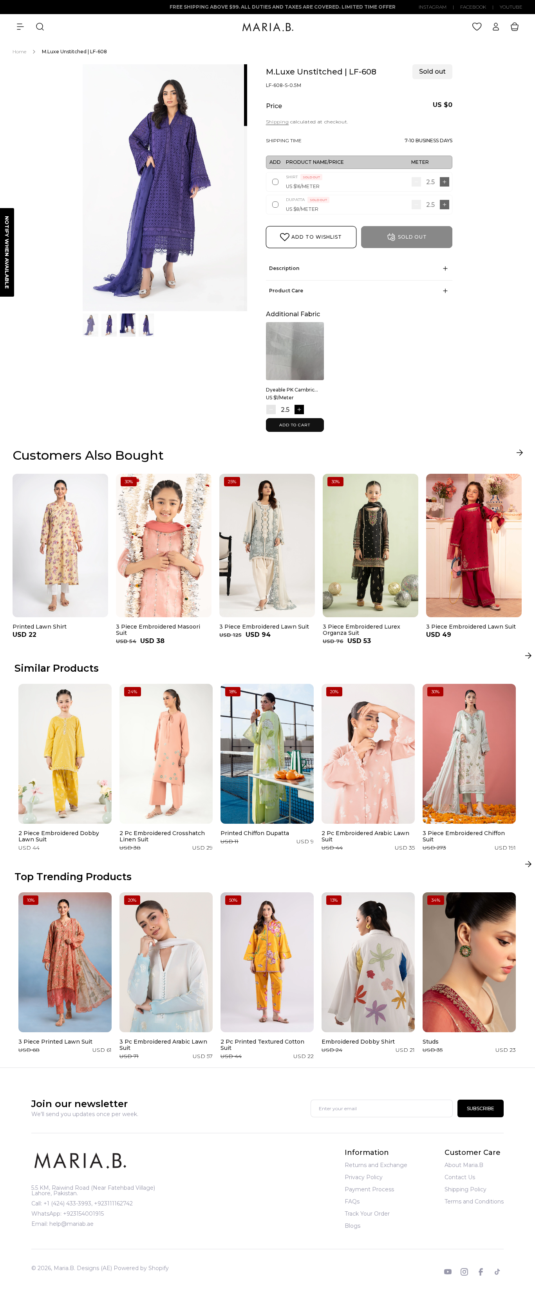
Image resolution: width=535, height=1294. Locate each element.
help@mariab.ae (71, 1223)
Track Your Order (367, 1213)
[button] (20, 26)
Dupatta (306, 199)
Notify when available (7, 252)
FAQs (352, 1201)
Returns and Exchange (376, 1165)
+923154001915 (83, 1213)
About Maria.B (464, 1165)
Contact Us (460, 1177)
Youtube (511, 7)
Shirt (303, 176)
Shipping (277, 122)
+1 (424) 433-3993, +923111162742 (88, 1203)
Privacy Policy (364, 1177)
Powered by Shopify (141, 1268)
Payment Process (369, 1189)
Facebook (473, 7)
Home (19, 51)
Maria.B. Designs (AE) (83, 1268)
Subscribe (480, 1108)
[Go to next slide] (519, 454)
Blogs (352, 1225)
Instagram (432, 7)
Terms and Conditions (474, 1201)
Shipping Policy (465, 1189)
